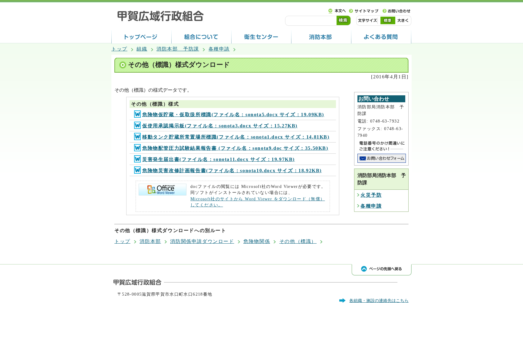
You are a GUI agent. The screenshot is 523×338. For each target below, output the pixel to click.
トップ (119, 48)
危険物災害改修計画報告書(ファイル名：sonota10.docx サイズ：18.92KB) (232, 170)
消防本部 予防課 (177, 48)
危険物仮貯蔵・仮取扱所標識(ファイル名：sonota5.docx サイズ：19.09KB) (233, 114)
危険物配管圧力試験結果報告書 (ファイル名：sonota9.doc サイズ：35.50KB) (235, 148)
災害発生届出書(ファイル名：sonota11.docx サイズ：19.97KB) (218, 159)
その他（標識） (298, 241)
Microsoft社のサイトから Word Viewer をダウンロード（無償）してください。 (257, 202)
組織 (142, 48)
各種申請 (219, 48)
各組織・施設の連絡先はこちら (379, 300)
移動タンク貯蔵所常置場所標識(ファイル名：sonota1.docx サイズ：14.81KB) (236, 136)
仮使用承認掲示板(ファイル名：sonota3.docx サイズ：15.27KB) (220, 125)
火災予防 (371, 195)
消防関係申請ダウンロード (202, 241)
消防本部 (150, 241)
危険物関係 (256, 241)
